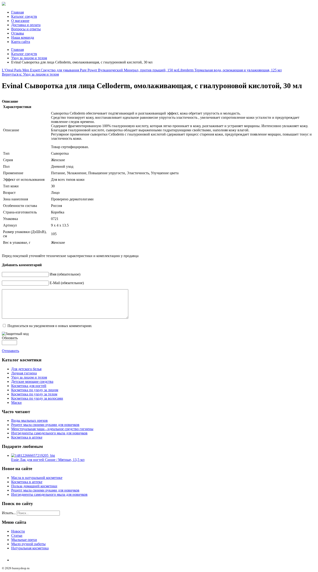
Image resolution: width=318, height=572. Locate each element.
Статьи (16, 535)
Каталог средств (24, 16)
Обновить (10, 338)
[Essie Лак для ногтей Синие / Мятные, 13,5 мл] (33, 455)
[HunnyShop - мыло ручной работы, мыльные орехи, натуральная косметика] (4, 4)
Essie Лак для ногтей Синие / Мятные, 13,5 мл (48, 460)
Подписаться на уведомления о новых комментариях (49, 326)
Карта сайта (20, 42)
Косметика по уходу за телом (34, 394)
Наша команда (22, 37)
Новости (18, 531)
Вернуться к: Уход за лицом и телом (30, 74)
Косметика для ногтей (28, 386)
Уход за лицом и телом (29, 58)
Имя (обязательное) (65, 274)
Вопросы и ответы (26, 29)
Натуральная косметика (30, 548)
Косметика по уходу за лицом (34, 390)
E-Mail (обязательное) (67, 283)
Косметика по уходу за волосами (37, 398)
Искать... (9, 513)
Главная (17, 12)
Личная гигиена (24, 373)
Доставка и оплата (26, 25)
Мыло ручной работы (28, 544)
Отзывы (17, 33)
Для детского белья (26, 369)
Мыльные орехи (24, 540)
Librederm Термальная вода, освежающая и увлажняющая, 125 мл (230, 70)
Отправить (10, 351)
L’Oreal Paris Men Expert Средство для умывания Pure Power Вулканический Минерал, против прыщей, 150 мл (90, 70)
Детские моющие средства (32, 382)
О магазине (20, 21)
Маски (16, 403)
